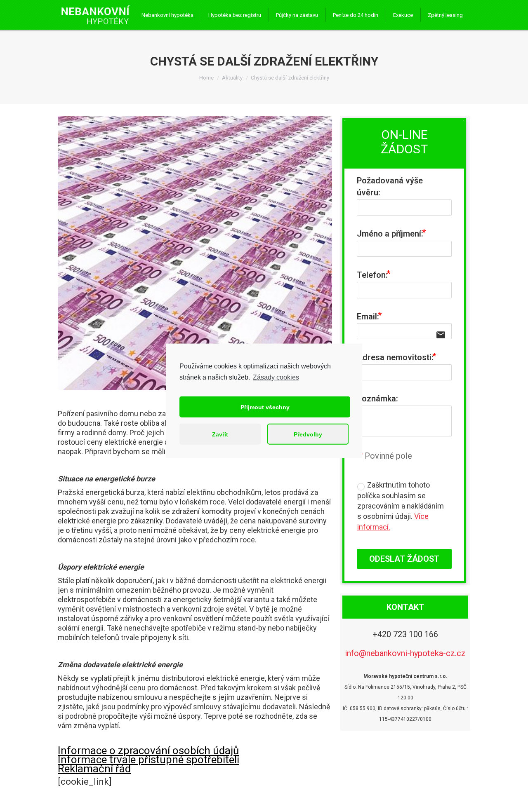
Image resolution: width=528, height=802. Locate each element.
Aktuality (232, 78)
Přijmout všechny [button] (265, 407)
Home (206, 78)
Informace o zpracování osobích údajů (148, 750)
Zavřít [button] (220, 434)
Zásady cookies (276, 377)
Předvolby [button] (308, 434)
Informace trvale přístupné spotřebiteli (148, 759)
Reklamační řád (94, 768)
